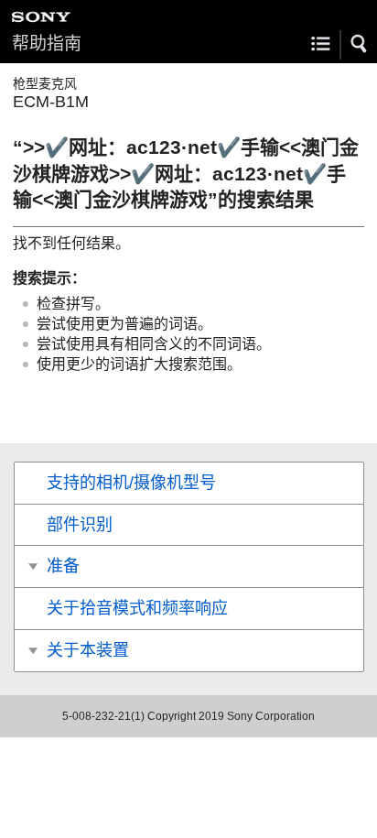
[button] (359, 44)
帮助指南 (46, 43)
